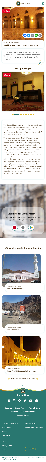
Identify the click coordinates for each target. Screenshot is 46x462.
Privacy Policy (7, 445)
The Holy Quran (35, 408)
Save (8, 11)
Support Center (23, 415)
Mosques (14, 411)
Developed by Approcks (36, 457)
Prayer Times (20, 408)
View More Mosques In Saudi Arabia (23, 378)
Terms (4, 449)
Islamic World (7, 427)
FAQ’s (4, 441)
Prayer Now (25, 3)
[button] (13, 114)
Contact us (6, 435)
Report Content (31, 423)
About (4, 431)
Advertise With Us (28, 411)
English (31, 448)
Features (8, 408)
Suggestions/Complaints (34, 427)
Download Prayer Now (10, 423)
